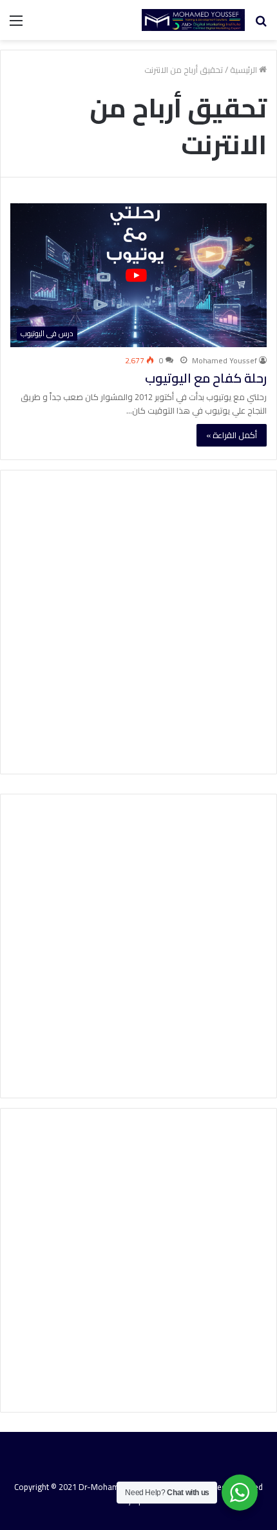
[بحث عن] (260, 24)
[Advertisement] (138, 622)
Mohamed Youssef (224, 360)
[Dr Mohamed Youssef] (193, 20)
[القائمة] (16, 24)
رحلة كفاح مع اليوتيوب (206, 378)
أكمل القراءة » (231, 435)
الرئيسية (244, 69)
